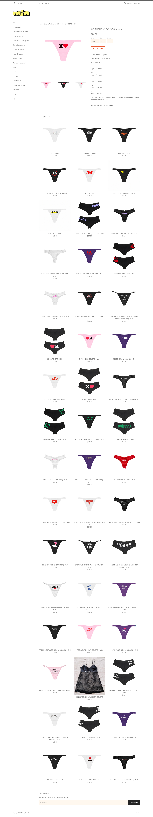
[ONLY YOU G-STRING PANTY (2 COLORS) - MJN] (55, 589)
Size (101, 38)
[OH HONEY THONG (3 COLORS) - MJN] (124, 719)
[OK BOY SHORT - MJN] (55, 341)
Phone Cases (17, 58)
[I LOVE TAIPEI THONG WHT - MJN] (89, 762)
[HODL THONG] (89, 175)
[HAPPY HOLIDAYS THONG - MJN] (124, 462)
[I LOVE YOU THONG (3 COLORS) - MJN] (124, 632)
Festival (15, 76)
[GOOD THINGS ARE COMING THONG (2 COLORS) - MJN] (55, 719)
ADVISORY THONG (89, 153)
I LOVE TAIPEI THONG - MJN (55, 780)
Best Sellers (17, 81)
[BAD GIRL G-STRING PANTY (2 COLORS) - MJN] (89, 547)
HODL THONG (89, 193)
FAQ (14, 94)
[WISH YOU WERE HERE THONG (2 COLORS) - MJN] (89, 504)
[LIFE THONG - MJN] (55, 215)
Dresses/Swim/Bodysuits (21, 41)
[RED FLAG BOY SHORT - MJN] (124, 256)
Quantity (109, 38)
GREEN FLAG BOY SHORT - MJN (55, 439)
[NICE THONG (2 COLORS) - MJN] (124, 175)
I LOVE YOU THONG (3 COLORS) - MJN (124, 650)
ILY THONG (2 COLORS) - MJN (54, 399)
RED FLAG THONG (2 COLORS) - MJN (89, 274)
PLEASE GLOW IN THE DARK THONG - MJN (124, 399)
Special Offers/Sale (19, 85)
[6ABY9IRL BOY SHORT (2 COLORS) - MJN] (89, 215)
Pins (14, 67)
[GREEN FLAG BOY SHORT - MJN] (55, 421)
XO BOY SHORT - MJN (89, 399)
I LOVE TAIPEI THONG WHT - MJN (89, 780)
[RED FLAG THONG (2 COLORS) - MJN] (89, 256)
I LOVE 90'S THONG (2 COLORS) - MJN (55, 565)
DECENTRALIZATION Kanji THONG (55, 193)
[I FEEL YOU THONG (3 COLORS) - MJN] (89, 632)
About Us (16, 90)
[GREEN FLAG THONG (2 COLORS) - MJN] (89, 421)
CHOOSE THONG (124, 153)
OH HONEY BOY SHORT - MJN (89, 737)
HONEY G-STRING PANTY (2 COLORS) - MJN (54, 690)
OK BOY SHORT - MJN (54, 359)
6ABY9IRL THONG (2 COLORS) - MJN (124, 234)
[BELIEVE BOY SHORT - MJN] (124, 421)
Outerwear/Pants (18, 49)
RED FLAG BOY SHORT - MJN (124, 274)
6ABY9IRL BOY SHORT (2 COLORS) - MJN (89, 234)
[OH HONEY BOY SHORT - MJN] (89, 719)
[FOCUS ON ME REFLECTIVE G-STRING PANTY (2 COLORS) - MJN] (124, 298)
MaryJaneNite (26, 813)
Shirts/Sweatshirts (19, 45)
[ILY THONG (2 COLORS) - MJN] (55, 381)
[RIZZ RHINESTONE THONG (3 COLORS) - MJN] (89, 462)
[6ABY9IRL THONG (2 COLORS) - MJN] (124, 215)
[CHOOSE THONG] (124, 135)
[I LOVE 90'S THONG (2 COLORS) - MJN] (55, 547)
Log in (41, 3)
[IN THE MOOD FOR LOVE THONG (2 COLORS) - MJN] (89, 589)
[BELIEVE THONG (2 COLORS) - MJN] (55, 462)
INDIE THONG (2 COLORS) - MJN (124, 359)
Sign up (47, 3)
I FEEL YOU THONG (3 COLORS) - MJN (89, 650)
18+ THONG (55, 153)
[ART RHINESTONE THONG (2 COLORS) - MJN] (55, 632)
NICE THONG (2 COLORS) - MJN (124, 193)
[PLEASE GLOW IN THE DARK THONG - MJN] (124, 381)
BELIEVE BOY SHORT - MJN (124, 439)
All (14, 23)
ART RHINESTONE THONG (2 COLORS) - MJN (55, 650)
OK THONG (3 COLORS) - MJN (89, 359)
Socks (15, 72)
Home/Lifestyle (18, 36)
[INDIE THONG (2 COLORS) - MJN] (124, 341)
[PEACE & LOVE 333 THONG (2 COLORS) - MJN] (55, 256)
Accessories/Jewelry (19, 63)
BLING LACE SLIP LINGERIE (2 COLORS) (89, 697)
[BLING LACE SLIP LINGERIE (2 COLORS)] (89, 676)
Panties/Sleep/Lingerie (20, 32)
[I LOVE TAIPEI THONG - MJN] (55, 762)
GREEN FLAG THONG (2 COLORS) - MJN (89, 439)
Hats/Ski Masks (18, 54)
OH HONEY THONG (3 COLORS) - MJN (124, 737)
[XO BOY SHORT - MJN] (89, 381)
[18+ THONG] (55, 135)
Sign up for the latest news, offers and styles (53, 797)
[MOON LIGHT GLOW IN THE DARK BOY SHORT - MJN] (124, 547)
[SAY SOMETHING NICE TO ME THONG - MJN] (124, 504)
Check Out (137, 3)
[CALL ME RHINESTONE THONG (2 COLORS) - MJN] (124, 589)
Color (92, 38)
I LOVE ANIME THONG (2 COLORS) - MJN (55, 316)
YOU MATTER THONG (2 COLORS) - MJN (124, 780)
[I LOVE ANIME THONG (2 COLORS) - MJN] (55, 298)
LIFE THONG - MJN (54, 234)
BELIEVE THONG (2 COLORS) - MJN (54, 480)
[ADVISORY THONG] (89, 135)
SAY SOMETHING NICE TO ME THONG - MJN (124, 522)
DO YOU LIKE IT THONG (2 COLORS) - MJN (55, 522)
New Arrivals (17, 27)
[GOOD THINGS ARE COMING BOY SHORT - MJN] (124, 672)
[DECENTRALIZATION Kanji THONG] (55, 175)
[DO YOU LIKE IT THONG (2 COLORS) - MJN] (55, 504)
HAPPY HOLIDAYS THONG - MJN (124, 480)
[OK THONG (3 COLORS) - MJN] (89, 341)
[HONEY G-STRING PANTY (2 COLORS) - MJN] (55, 672)
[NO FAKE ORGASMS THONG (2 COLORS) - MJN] (89, 298)
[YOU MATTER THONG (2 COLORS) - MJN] (124, 762)
